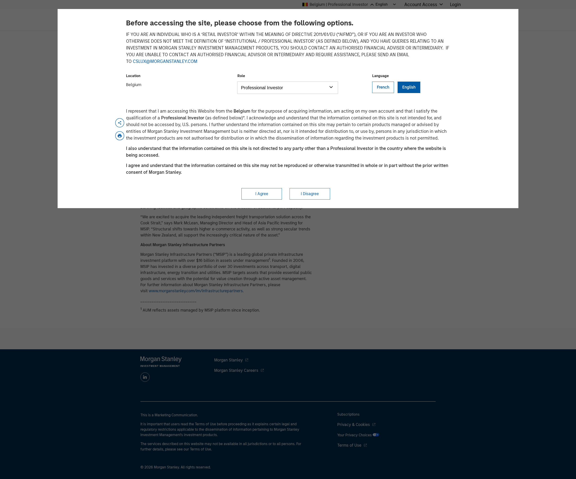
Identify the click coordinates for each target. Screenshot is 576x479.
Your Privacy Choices (355, 435)
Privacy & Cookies (353, 424)
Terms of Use (349, 445)
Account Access (420, 4)
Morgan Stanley (228, 360)
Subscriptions (348, 414)
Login (455, 4)
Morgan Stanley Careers (236, 370)
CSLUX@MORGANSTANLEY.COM (165, 61)
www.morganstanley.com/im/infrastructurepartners (196, 290)
